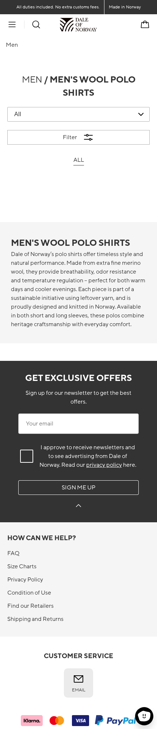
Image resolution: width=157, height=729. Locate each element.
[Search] (36, 24)
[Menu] (12, 24)
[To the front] (96, 24)
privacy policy (104, 465)
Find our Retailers (30, 606)
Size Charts (22, 566)
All (78, 160)
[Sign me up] (78, 506)
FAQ (13, 553)
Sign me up (78, 488)
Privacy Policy (25, 580)
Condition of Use (29, 593)
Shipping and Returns (35, 619)
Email (78, 690)
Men (32, 79)
